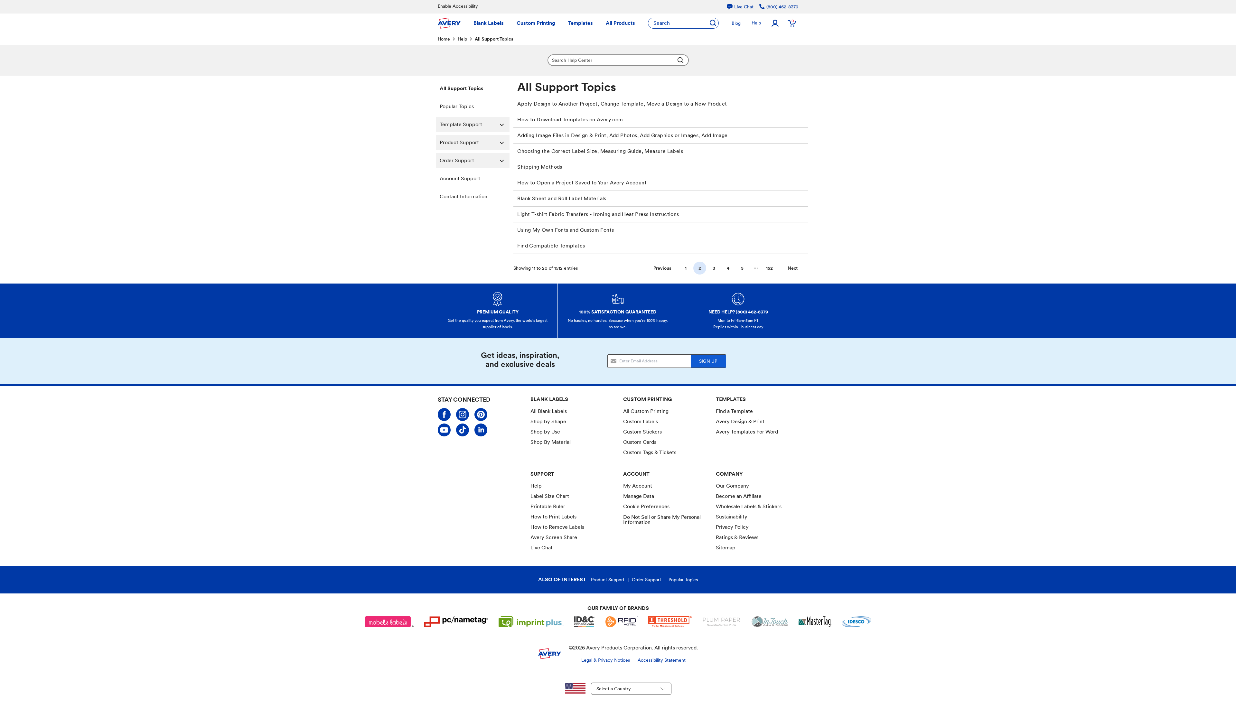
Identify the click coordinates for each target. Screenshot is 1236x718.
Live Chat (541, 548)
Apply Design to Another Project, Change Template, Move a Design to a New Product (622, 104)
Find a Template (734, 411)
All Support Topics (461, 88)
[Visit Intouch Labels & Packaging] (769, 621)
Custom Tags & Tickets (649, 452)
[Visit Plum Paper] (721, 621)
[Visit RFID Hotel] (621, 621)
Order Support (457, 160)
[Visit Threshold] (670, 621)
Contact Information (463, 196)
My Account (637, 486)
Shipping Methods (539, 167)
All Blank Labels (548, 411)
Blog (736, 23)
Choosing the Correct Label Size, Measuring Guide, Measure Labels (600, 151)
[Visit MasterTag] (815, 621)
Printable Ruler (547, 506)
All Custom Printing (646, 411)
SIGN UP (708, 361)
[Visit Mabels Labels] (389, 621)
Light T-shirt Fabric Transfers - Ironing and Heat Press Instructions (598, 214)
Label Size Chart (549, 496)
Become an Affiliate (739, 496)
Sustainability (731, 517)
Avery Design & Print (740, 421)
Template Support (461, 124)
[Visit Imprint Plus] (531, 621)
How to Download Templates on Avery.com (570, 120)
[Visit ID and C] (584, 621)
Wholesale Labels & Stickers (749, 506)
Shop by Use (545, 432)
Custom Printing (536, 23)
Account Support (460, 178)
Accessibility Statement (662, 660)
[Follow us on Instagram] (462, 414)
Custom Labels (640, 421)
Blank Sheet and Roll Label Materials (561, 198)
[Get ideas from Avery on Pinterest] (480, 414)
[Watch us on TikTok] (462, 430)
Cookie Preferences (646, 506)
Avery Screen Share (553, 537)
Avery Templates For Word (747, 432)
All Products (620, 23)
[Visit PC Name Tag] (456, 621)
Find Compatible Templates (551, 246)
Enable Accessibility (458, 6)
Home (444, 39)
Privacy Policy (732, 527)
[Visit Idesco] (856, 621)
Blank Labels (488, 23)
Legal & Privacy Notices (605, 660)
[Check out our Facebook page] (444, 414)
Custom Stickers (642, 432)
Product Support (459, 142)
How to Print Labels (553, 517)
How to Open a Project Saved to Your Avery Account (582, 183)
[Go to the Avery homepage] (449, 23)
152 (769, 268)
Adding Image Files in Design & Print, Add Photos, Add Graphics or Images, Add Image (622, 135)
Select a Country (613, 688)
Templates (580, 23)
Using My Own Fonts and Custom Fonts (565, 230)
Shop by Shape (548, 421)
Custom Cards (639, 442)
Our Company (732, 486)
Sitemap (725, 548)
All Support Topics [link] (494, 39)
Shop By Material (550, 442)
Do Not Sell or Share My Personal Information (662, 520)
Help (756, 22)
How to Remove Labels (557, 527)
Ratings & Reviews (737, 537)
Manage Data (638, 496)
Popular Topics (457, 106)
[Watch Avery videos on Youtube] (444, 430)
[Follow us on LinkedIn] (480, 430)
